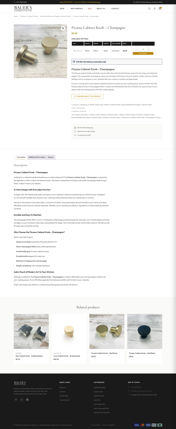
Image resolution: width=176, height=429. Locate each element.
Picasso (158, 117)
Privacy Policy (95, 425)
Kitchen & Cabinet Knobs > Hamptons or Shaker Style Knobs (124, 117)
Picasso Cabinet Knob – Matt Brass (104, 353)
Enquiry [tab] (51, 157)
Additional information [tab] (36, 157)
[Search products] (149, 8)
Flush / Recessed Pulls (101, 408)
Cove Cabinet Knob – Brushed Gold (67, 356)
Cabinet (92, 115)
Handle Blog (64, 396)
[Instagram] (22, 400)
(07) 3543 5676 (136, 387)
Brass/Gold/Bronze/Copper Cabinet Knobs (55, 16)
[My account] (154, 8)
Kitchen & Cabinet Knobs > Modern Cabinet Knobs (118, 115)
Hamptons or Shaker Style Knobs (91, 105)
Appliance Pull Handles (102, 413)
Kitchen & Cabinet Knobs (29, 16)
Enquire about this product (89, 96)
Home (16, 16)
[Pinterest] (27, 400)
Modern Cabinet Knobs (112, 105)
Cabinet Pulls (98, 392)
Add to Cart (143, 53)
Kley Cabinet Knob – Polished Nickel (29, 356)
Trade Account (65, 400)
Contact (115, 8)
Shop (62, 8)
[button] (63, 28)
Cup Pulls (97, 400)
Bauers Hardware (82, 115)
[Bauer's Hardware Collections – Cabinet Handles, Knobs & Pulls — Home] (23, 9)
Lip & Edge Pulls (99, 404)
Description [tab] (21, 157)
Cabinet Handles (99, 387)
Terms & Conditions (108, 425)
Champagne (150, 117)
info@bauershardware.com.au (141, 391)
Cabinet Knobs (99, 396)
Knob (97, 115)
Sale (90, 8)
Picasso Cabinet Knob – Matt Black (142, 353)
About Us (101, 8)
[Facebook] (16, 400)
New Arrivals (77, 8)
